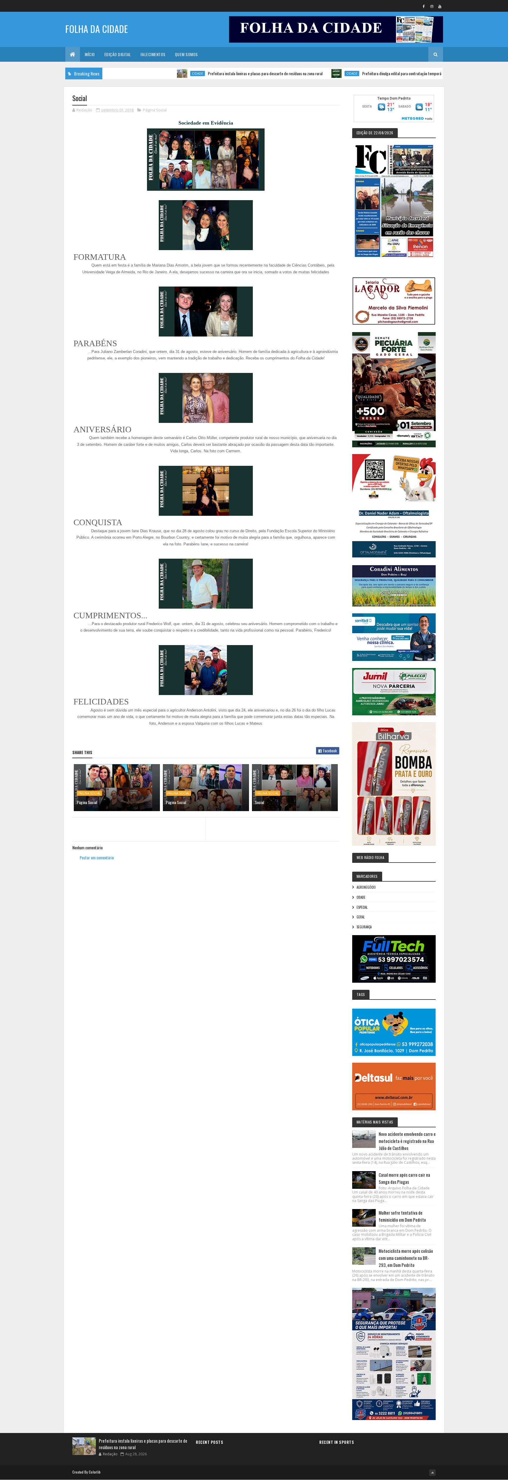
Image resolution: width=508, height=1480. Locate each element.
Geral (361, 917)
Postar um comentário (97, 857)
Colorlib (95, 1471)
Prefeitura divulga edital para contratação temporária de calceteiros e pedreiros (383, 73)
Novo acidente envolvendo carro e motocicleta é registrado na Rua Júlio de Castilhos (407, 1141)
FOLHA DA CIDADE (96, 29)
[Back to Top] (432, 1472)
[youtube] (440, 6)
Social (259, 802)
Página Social (155, 110)
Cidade (156, 73)
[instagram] (432, 6)
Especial (362, 907)
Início (90, 54)
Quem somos (186, 54)
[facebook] (424, 6)
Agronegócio (366, 887)
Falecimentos (153, 54)
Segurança (364, 927)
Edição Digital (117, 54)
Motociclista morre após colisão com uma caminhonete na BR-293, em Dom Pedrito (406, 1258)
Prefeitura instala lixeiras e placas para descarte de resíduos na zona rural (224, 73)
